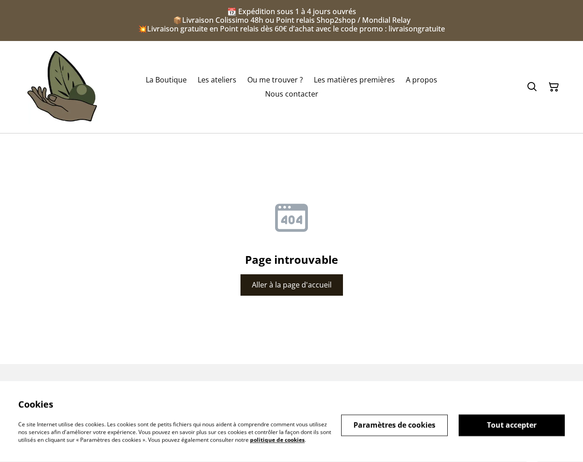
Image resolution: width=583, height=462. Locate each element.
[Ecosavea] (62, 87)
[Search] (532, 87)
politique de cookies (277, 439)
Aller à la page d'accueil (292, 285)
